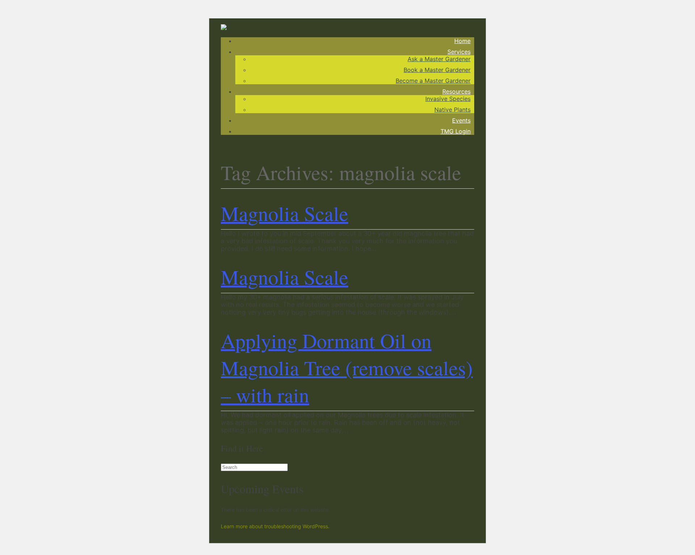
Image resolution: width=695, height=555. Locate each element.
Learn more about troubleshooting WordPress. (275, 526)
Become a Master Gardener (433, 80)
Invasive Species (448, 98)
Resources (456, 91)
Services (459, 51)
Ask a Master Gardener (439, 59)
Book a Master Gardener (437, 69)
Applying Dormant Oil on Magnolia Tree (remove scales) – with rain (347, 367)
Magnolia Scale (284, 213)
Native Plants (452, 109)
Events (461, 120)
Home (462, 40)
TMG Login (456, 131)
